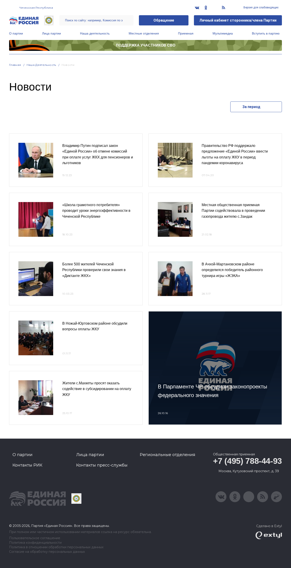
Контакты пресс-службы (102, 465)
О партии (16, 33)
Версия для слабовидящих (260, 7)
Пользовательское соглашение (34, 538)
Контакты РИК (27, 465)
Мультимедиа (223, 33)
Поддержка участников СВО (145, 45)
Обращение (163, 20)
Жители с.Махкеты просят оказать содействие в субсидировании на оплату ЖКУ (96, 389)
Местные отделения (144, 33)
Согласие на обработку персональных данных (47, 552)
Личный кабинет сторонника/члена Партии (237, 20)
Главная (15, 65)
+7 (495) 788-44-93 (247, 461)
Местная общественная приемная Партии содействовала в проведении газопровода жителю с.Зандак (233, 210)
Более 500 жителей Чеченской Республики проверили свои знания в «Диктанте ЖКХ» (94, 270)
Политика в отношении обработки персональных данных (56, 547)
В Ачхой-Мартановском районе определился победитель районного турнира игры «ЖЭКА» (232, 270)
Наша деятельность (95, 33)
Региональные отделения (167, 454)
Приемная (185, 33)
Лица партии (51, 33)
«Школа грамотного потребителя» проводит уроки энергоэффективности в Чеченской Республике (96, 210)
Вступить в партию (266, 33)
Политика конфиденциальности (35, 543)
